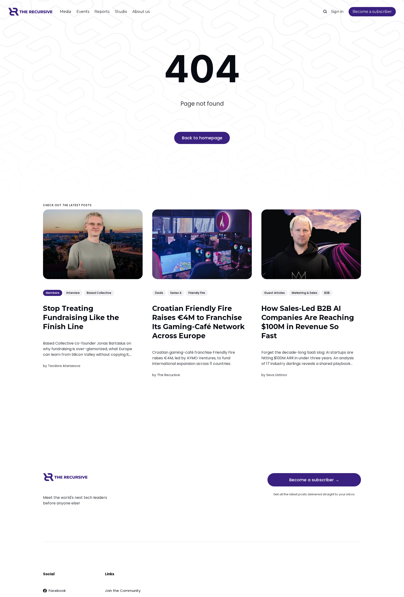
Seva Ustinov (276, 375)
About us (141, 11)
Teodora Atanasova (64, 366)
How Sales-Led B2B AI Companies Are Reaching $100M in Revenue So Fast (307, 322)
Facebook (57, 590)
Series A (175, 293)
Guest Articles (274, 293)
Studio (121, 11)
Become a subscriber (372, 11)
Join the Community (123, 590)
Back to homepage (202, 138)
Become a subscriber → (314, 480)
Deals (159, 293)
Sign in (337, 11)
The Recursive (168, 375)
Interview (73, 293)
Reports (101, 11)
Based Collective (99, 293)
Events (82, 11)
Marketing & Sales (304, 293)
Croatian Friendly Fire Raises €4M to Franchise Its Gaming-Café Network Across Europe (198, 322)
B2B (327, 293)
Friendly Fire (196, 293)
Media (65, 11)
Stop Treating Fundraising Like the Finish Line (81, 317)
